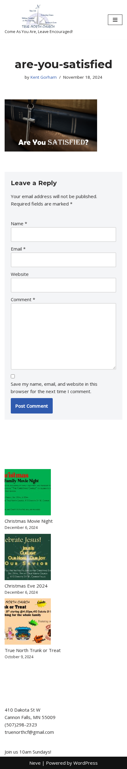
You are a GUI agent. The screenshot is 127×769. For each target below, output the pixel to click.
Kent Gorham (44, 77)
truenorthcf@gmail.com (29, 732)
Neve (35, 763)
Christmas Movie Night (29, 521)
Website (20, 274)
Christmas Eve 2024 (26, 586)
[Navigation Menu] (115, 20)
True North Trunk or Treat (33, 650)
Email (18, 249)
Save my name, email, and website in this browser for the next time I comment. (54, 387)
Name (19, 223)
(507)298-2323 (21, 724)
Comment (23, 299)
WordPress (85, 763)
